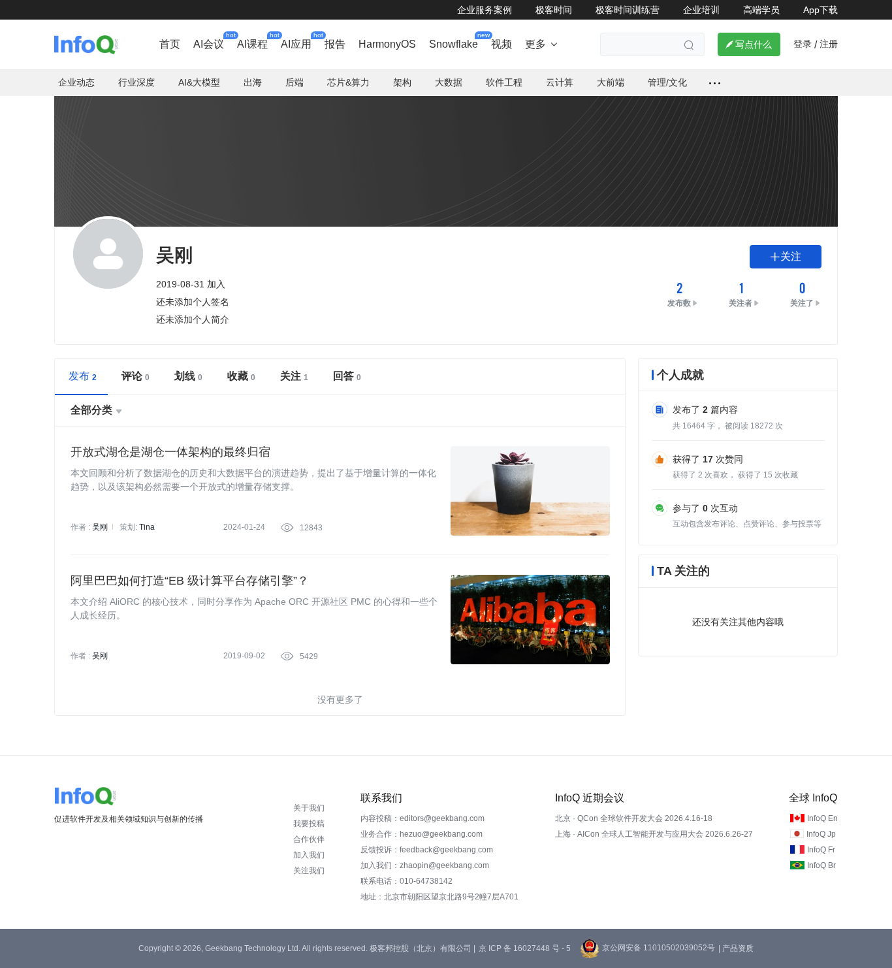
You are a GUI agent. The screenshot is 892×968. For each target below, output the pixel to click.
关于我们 (309, 808)
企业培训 (701, 10)
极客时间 (553, 10)
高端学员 (761, 10)
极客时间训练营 (628, 10)
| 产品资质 (736, 948)
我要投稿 (309, 823)
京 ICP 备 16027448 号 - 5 (525, 948)
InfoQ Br (821, 865)
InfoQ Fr (821, 849)
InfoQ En (822, 818)
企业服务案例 (484, 10)
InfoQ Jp (821, 834)
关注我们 (309, 870)
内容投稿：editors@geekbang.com (422, 818)
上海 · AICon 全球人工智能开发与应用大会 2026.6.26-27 (654, 834)
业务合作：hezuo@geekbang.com (421, 834)
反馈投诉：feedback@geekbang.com (426, 849)
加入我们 (309, 855)
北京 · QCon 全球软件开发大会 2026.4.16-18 (633, 818)
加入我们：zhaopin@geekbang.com (424, 865)
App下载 (820, 10)
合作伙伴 (309, 839)
